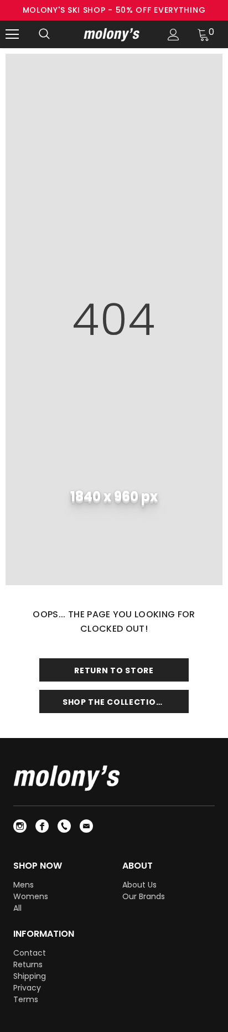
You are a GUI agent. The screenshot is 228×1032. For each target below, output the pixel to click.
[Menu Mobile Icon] (12, 34)
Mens (23, 884)
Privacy (27, 987)
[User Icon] (173, 34)
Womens (30, 896)
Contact (29, 952)
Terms (25, 999)
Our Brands (143, 896)
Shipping (29, 976)
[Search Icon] (44, 34)
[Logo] (113, 33)
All (17, 908)
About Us (139, 884)
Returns (28, 964)
